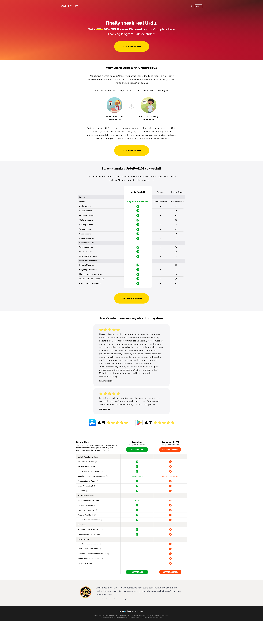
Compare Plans (131, 46)
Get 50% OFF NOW (131, 298)
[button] (192, 6)
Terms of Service (152, 617)
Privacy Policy (154, 615)
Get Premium (137, 450)
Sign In (198, 6)
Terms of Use (164, 615)
